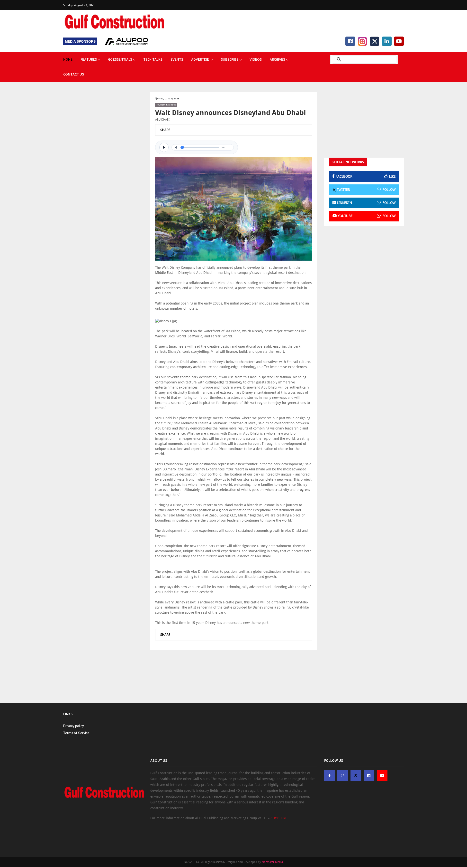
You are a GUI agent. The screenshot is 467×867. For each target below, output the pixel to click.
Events (177, 60)
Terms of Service (76, 733)
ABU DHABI (162, 119)
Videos (256, 60)
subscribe (229, 60)
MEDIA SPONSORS (80, 41)
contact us (73, 74)
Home (67, 60)
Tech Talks (152, 60)
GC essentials (120, 60)
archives (277, 60)
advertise (200, 60)
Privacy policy (73, 726)
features (89, 60)
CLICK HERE (278, 818)
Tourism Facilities (166, 104)
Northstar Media (272, 862)
